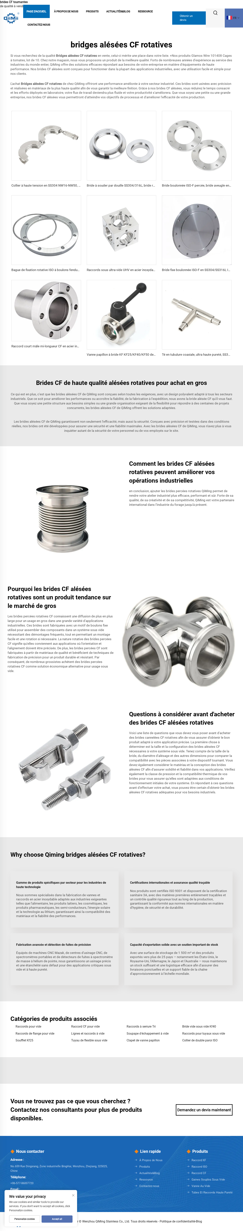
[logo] (11, 18)
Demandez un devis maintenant (204, 1110)
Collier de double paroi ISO (200, 1040)
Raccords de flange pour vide (35, 1033)
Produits (92, 11)
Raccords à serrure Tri (141, 1026)
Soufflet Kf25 (24, 1040)
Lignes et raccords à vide (87, 1033)
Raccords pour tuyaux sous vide (203, 1033)
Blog (199, 1221)
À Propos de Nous (66, 11)
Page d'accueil (36, 11)
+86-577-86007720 (21, 1183)
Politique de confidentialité (177, 1221)
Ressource (145, 11)
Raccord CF (199, 1173)
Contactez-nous (39, 24)
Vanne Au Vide (201, 1186)
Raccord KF (199, 1160)
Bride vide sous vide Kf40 (199, 1026)
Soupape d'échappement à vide (148, 1033)
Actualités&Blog (118, 11)
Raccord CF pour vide (85, 1026)
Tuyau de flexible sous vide (89, 1040)
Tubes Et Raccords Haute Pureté (212, 1192)
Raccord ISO (199, 1166)
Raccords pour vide (28, 1026)
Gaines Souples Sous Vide (208, 1179)
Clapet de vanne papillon (143, 1040)
